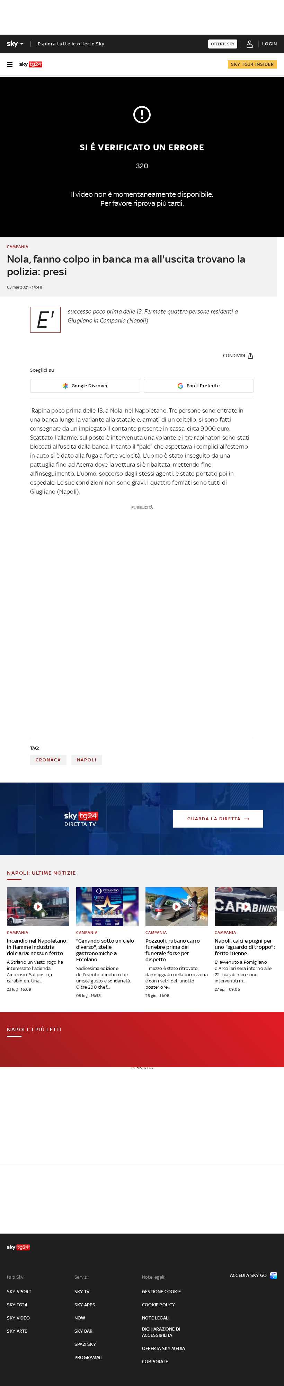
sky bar (83, 1331)
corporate (155, 1361)
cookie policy (158, 1304)
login (269, 43)
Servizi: (81, 1277)
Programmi (87, 1357)
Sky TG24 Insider (252, 64)
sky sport (19, 1291)
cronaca (48, 759)
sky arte (17, 1331)
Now (80, 1318)
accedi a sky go (248, 1275)
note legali (155, 1318)
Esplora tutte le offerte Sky (71, 43)
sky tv (81, 1291)
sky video (18, 1318)
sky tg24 (17, 1304)
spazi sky (85, 1344)
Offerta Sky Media (163, 1348)
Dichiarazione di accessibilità (161, 1332)
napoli (87, 759)
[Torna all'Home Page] (30, 64)
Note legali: (153, 1277)
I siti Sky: (15, 1277)
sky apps (85, 1304)
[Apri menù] (9, 64)
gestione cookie (161, 1291)
